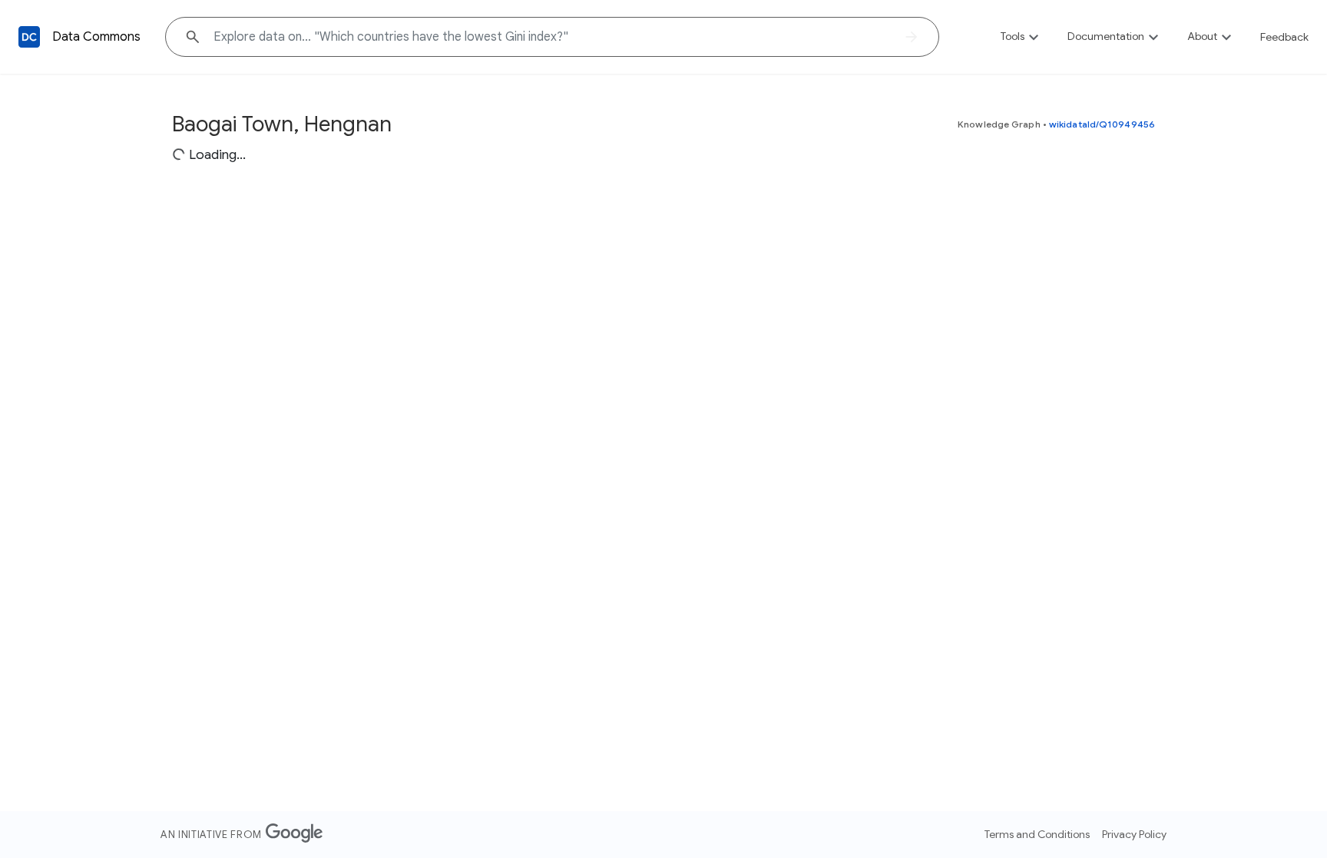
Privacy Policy (1134, 834)
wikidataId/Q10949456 (1102, 124)
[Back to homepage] (29, 37)
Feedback (1284, 37)
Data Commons (96, 37)
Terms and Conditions (1037, 834)
